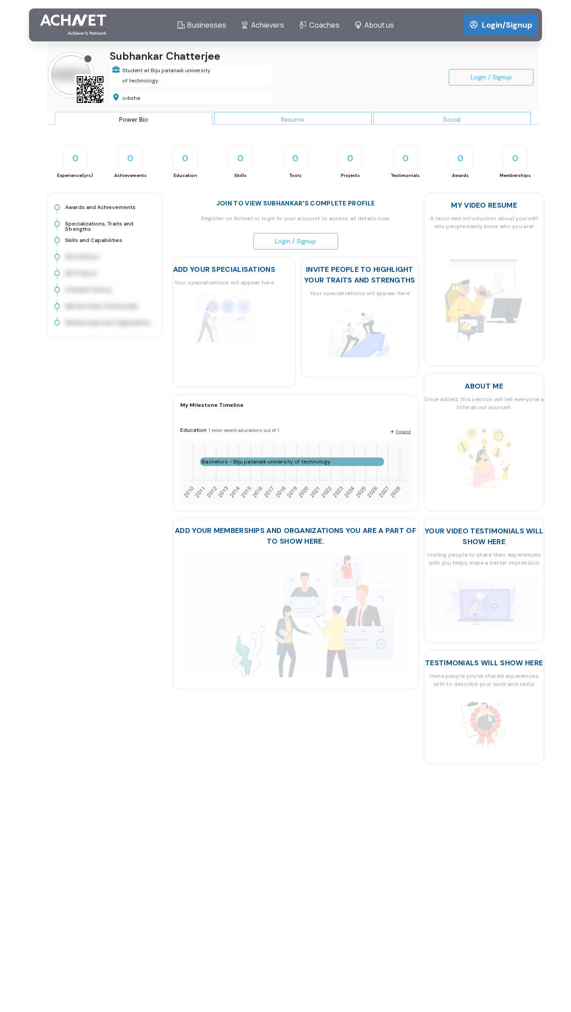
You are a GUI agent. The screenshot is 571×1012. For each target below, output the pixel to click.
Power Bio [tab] (133, 119)
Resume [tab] (292, 119)
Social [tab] (452, 119)
